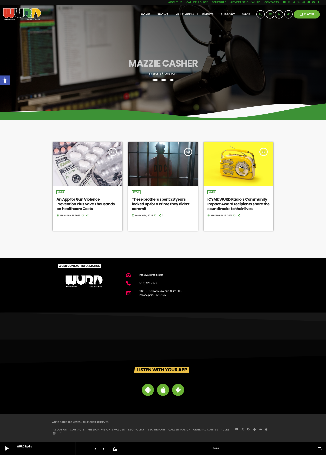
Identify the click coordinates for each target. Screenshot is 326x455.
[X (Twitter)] (289, 2)
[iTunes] (308, 2)
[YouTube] (284, 2)
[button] (5, 80)
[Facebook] (318, 2)
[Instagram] (313, 2)
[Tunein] (298, 2)
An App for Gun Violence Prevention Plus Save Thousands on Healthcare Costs (85, 204)
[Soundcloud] (303, 2)
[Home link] (22, 14)
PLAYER (306, 14)
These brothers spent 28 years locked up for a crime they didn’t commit (160, 204)
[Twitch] (293, 2)
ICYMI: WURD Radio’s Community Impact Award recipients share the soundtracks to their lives (238, 204)
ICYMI (61, 192)
